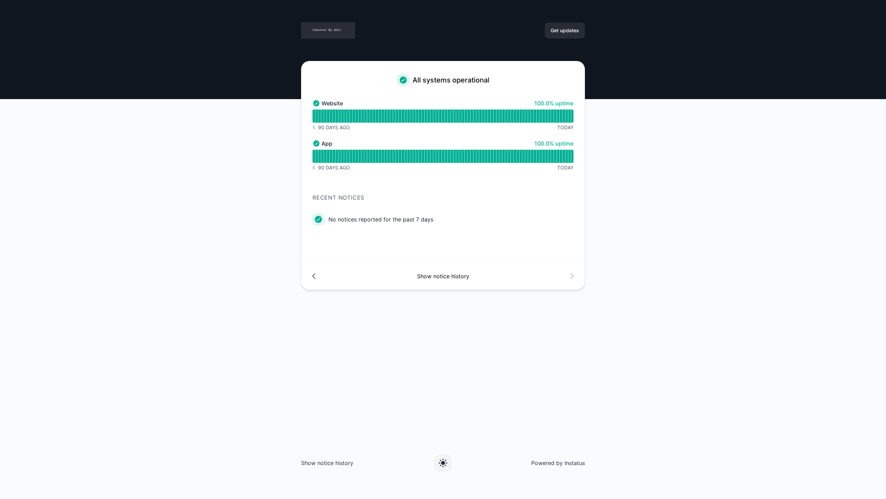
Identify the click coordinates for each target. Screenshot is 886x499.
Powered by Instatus (558, 462)
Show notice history (327, 462)
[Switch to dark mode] (443, 463)
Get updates (565, 30)
